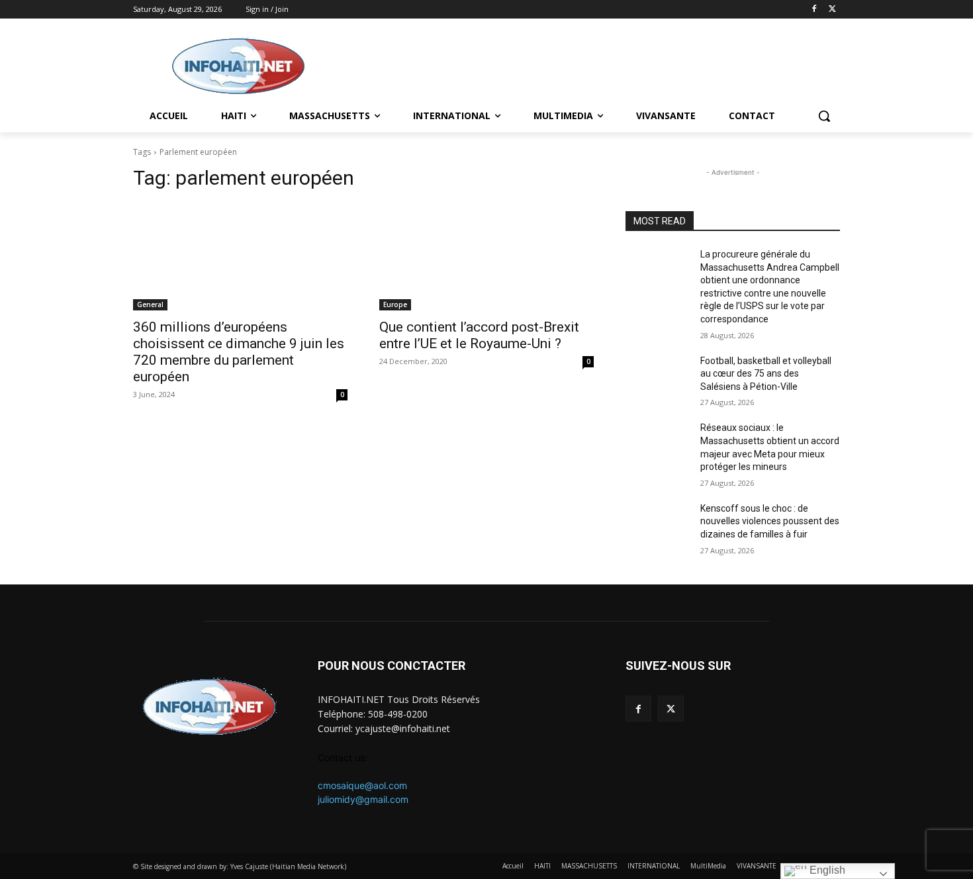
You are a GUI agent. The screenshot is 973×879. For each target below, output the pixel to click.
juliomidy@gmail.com (363, 799)
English (826, 870)
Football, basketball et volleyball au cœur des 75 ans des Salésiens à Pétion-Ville (765, 373)
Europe (395, 304)
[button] (824, 116)
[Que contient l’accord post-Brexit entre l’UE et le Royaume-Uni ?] (486, 256)
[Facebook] (813, 9)
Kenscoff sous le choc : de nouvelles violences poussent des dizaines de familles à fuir (769, 521)
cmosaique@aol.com (362, 785)
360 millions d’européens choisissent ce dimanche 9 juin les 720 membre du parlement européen (238, 352)
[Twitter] (832, 9)
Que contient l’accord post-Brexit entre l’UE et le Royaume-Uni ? (479, 335)
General (150, 304)
